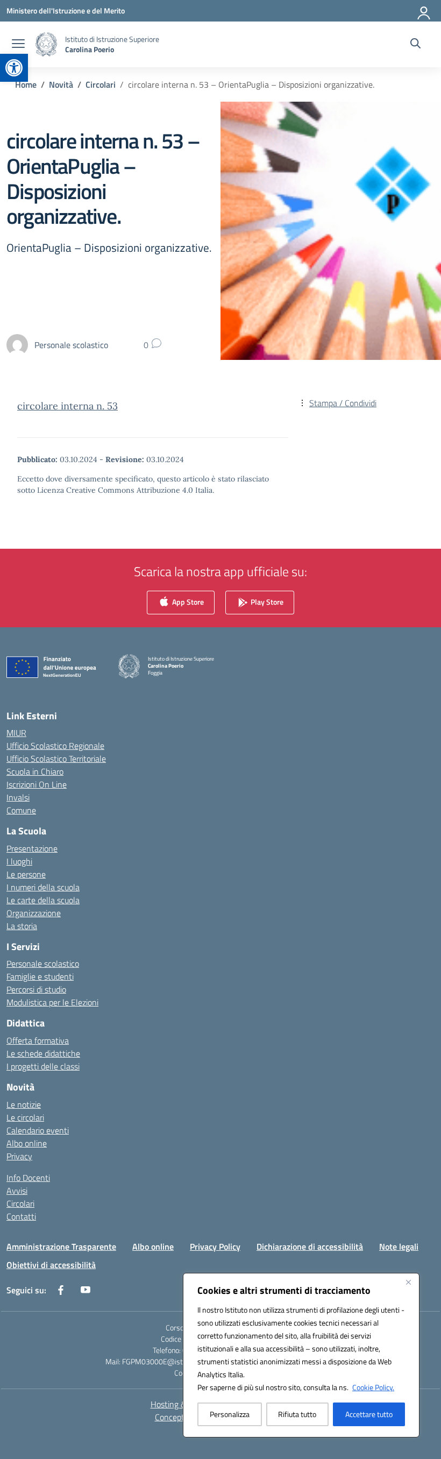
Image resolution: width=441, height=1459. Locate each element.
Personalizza (230, 1414)
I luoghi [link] (19, 861)
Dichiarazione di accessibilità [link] (310, 1246)
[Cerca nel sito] (415, 45)
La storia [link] (21, 925)
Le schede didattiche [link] (43, 1053)
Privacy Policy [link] (215, 1246)
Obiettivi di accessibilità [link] (51, 1264)
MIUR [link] (16, 732)
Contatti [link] (21, 1216)
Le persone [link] (26, 874)
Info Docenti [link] (28, 1177)
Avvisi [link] (16, 1190)
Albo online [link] (26, 1143)
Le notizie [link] (23, 1104)
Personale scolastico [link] (42, 963)
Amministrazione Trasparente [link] (61, 1246)
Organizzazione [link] (33, 912)
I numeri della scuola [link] (43, 887)
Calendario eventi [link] (37, 1130)
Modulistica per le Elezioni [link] (52, 1002)
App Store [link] (187, 601)
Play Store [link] (266, 601)
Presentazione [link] (32, 848)
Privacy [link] (19, 1156)
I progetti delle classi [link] (43, 1066)
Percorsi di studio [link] (36, 989)
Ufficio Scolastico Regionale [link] (55, 745)
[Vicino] (408, 1282)
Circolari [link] (20, 1203)
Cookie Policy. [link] (373, 1387)
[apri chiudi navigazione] (18, 44)
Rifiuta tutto (297, 1414)
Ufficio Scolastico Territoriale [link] (56, 758)
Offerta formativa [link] (37, 1040)
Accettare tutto (369, 1414)
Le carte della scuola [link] (43, 900)
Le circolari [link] (25, 1117)
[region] (301, 1355)
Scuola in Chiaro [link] (34, 771)
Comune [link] (21, 810)
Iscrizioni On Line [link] (36, 784)
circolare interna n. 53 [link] (67, 406)
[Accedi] (424, 11)
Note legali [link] (398, 1246)
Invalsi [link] (18, 797)
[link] (14, 68)
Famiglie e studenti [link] (40, 976)
